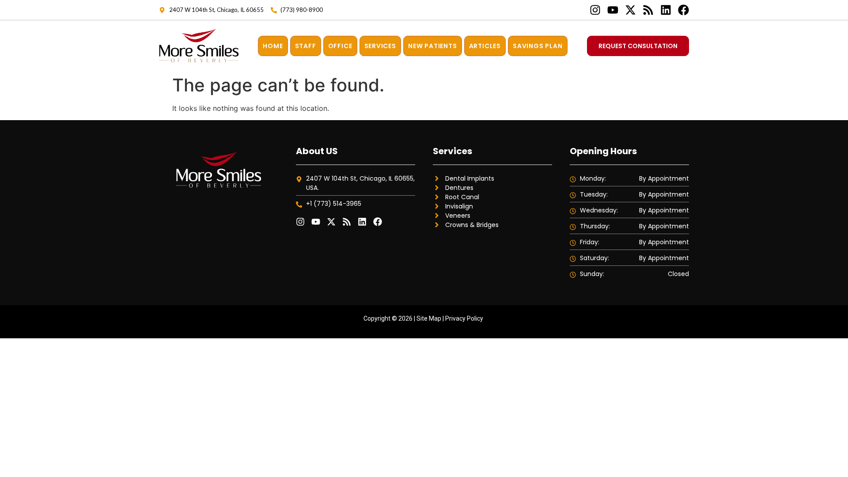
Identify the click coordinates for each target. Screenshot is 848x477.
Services (380, 46)
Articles (485, 46)
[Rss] (648, 9)
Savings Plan (538, 46)
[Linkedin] (665, 9)
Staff (305, 46)
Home (273, 46)
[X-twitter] (630, 9)
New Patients (432, 46)
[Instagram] (595, 9)
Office (340, 46)
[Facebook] (683, 9)
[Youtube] (612, 9)
